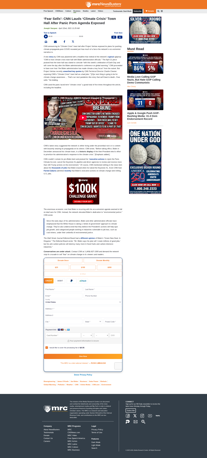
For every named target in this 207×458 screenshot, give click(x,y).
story (51, 57)
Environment (106, 385)
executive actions (97, 159)
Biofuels (103, 381)
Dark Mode (127, 11)
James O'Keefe (63, 381)
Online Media (85, 385)
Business (83, 381)
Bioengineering (49, 381)
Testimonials (118, 11)
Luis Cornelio (131, 123)
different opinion (88, 238)
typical (111, 57)
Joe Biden (74, 381)
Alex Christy (131, 86)
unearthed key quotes (72, 71)
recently (67, 171)
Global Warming (50, 385)
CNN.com (96, 385)
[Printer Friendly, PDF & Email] (55, 42)
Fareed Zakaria (50, 171)
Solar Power (93, 381)
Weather (70, 385)
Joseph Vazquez (50, 28)
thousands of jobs (59, 168)
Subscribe (137, 11)
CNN (76, 385)
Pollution (61, 385)
